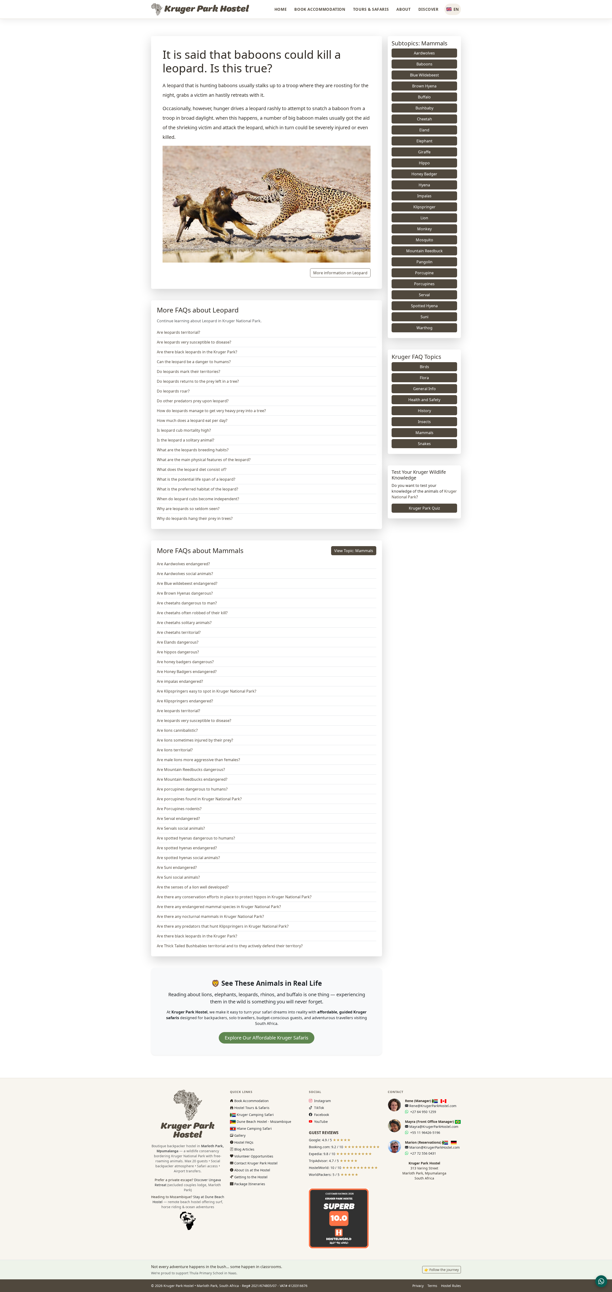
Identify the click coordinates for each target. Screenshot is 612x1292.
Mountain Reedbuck (424, 250)
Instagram (322, 1100)
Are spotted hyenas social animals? (188, 857)
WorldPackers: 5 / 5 (333, 1174)
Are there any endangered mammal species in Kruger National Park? (219, 906)
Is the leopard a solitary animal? (185, 440)
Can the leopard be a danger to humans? (194, 361)
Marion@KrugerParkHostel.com (434, 1147)
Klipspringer (424, 207)
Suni (424, 316)
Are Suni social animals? (178, 877)
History (424, 410)
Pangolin (424, 261)
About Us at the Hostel (251, 1170)
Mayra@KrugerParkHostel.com (433, 1126)
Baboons (424, 64)
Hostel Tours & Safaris (251, 1107)
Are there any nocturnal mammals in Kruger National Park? (210, 916)
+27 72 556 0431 (422, 1153)
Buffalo (424, 97)
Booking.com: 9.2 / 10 (344, 1147)
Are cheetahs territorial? (179, 632)
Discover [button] (428, 9)
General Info (424, 388)
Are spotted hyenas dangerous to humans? (196, 838)
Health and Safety (424, 399)
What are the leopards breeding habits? (193, 449)
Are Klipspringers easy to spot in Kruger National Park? (206, 691)
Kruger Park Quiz (424, 508)
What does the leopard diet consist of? (191, 469)
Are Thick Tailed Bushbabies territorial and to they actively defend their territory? (230, 945)
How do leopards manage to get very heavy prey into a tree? (211, 410)
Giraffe (424, 152)
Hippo (424, 163)
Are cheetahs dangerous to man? (187, 603)
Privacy (418, 1285)
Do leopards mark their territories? (188, 371)
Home (280, 9)
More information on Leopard (340, 272)
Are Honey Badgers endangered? (187, 671)
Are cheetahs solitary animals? (184, 622)
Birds (424, 366)
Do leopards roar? (173, 391)
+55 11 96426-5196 (424, 1132)
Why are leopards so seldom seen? (188, 508)
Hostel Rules (451, 1285)
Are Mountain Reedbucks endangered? (192, 779)
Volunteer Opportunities (253, 1156)
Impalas (424, 196)
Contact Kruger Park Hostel (255, 1163)
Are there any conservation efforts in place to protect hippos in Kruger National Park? (234, 896)
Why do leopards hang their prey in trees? (195, 518)
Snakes (424, 443)
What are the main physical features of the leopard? (204, 459)
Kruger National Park (188, 1156)
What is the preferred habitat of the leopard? (197, 489)
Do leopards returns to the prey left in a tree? (198, 381)
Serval (424, 294)
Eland (424, 130)
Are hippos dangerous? (178, 652)
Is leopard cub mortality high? (184, 430)
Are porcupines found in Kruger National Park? (199, 799)
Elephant (424, 141)
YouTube (320, 1121)
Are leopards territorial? (178, 332)
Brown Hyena (424, 86)
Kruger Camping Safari (255, 1114)
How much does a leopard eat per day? (192, 420)
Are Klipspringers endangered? (185, 701)
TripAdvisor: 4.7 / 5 (333, 1160)
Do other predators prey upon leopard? (193, 401)
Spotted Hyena (424, 305)
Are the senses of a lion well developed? (193, 887)
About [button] (403, 9)
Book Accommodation (319, 9)
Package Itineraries (249, 1184)
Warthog (424, 327)
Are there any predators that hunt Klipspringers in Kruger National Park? (223, 926)
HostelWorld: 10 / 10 (343, 1167)
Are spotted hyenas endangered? (187, 848)
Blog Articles (243, 1149)
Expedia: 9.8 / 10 (340, 1154)
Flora (424, 377)
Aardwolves (424, 53)
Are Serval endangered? (178, 818)
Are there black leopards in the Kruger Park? (197, 352)
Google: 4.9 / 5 (330, 1140)
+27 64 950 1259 (422, 1111)
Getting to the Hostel (250, 1177)
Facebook (321, 1114)
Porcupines (424, 283)
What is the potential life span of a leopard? (196, 479)
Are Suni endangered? (177, 867)
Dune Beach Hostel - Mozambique (263, 1121)
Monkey (424, 228)
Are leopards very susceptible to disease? (194, 342)
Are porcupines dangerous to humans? (192, 789)
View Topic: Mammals (353, 550)
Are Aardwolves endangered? (183, 563)
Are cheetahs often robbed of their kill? (192, 612)
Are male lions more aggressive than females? (198, 759)
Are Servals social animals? (181, 828)
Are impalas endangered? (180, 681)
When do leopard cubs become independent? (198, 498)
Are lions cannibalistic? (177, 730)
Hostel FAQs (243, 1142)
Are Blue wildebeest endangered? (187, 583)
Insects (424, 421)
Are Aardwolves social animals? (185, 573)
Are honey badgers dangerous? (185, 661)
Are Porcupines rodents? (179, 808)
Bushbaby (424, 108)
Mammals (424, 432)
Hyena (424, 185)
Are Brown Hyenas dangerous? (185, 593)
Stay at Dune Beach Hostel (188, 1202)
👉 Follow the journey (441, 1269)
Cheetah (424, 119)
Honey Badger (424, 174)
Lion (424, 218)
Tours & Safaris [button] (371, 9)
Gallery (239, 1135)
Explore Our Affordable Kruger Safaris (266, 1037)
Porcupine (424, 272)
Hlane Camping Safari (254, 1128)
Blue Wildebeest (424, 75)
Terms (432, 1285)
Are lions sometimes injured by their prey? (195, 740)
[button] (452, 9)
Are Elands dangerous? (177, 642)
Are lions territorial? (175, 750)
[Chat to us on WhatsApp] (601, 1281)
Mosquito (424, 239)
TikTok (318, 1107)
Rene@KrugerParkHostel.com (432, 1106)
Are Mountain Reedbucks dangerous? (191, 769)
